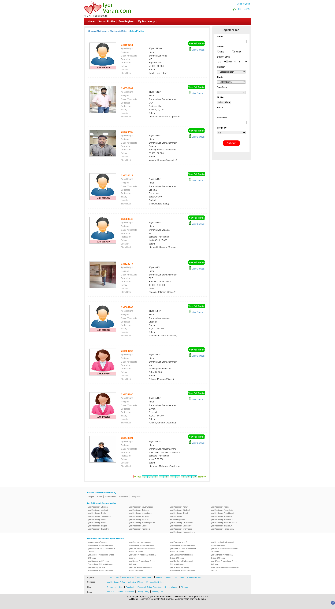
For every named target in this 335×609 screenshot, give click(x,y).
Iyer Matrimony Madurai (98, 510)
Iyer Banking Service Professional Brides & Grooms (100, 569)
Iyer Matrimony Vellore (138, 526)
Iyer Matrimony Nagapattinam (182, 532)
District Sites (179, 577)
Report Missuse (171, 587)
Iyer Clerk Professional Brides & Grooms (142, 556)
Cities (99, 497)
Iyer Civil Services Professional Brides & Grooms (142, 550)
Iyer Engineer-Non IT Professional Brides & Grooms (182, 543)
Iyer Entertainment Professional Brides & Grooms (183, 550)
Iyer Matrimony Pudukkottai (222, 513)
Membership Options (155, 582)
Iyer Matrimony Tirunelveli (98, 529)
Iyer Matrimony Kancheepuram (142, 523)
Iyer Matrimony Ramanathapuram (177, 518)
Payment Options (163, 577)
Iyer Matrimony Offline (116, 582)
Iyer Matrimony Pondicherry (222, 529)
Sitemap (184, 587)
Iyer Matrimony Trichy (97, 513)
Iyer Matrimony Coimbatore (99, 516)
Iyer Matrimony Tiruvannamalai (224, 523)
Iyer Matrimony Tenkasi (138, 516)
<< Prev (137, 477)
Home (91, 21)
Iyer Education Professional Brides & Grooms (140, 569)
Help (121, 587)
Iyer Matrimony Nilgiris (220, 507)
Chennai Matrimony (98, 31)
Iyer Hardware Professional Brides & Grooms (181, 562)
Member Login (243, 4)
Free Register (126, 21)
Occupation (135, 497)
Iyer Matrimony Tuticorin (139, 510)
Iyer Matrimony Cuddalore (181, 526)
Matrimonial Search (145, 577)
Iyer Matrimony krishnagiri (181, 529)
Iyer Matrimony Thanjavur (221, 516)
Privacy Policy (143, 592)
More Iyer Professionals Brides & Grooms (225, 569)
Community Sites (194, 577)
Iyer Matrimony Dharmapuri (181, 523)
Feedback (130, 587)
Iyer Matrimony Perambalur (222, 510)
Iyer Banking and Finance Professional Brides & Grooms (100, 562)
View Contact (197, 50)
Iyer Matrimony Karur (179, 507)
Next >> (202, 477)
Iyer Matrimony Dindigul (179, 510)
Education (123, 497)
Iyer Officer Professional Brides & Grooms (224, 562)
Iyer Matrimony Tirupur (97, 526)
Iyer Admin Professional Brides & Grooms (101, 550)
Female (237, 52)
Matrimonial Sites (118, 31)
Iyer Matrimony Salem (97, 519)
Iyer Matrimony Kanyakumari (141, 513)
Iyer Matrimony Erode (97, 523)
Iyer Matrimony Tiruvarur (221, 526)
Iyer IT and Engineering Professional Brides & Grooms (182, 569)
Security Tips (157, 592)
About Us (110, 592)
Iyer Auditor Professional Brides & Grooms (101, 556)
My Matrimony (146, 21)
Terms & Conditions (125, 592)
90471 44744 (244, 9)
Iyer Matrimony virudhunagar (141, 507)
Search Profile (106, 21)
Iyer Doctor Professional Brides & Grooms (142, 562)
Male (221, 52)
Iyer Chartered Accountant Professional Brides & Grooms (141, 543)
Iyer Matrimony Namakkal (139, 529)
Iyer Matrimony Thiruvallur (222, 519)
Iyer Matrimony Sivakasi (139, 519)
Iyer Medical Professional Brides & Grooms (224, 550)
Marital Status (110, 497)
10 (194, 477)
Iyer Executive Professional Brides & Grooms (181, 556)
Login (117, 577)
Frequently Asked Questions (149, 587)
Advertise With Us (135, 582)
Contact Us (111, 587)
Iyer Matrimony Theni (179, 513)
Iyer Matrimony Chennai (98, 507)
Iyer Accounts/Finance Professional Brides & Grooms (100, 543)
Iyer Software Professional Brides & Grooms (222, 556)
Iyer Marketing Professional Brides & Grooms (222, 543)
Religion (91, 497)
